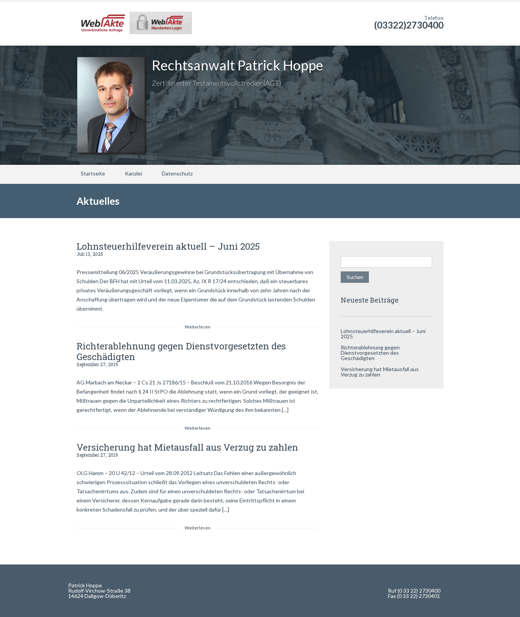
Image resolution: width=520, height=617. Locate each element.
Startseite (93, 173)
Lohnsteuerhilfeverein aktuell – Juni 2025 (168, 246)
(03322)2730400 (408, 24)
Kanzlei (133, 173)
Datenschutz (177, 173)
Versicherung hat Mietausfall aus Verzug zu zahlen (187, 447)
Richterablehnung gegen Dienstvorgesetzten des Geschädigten (181, 351)
